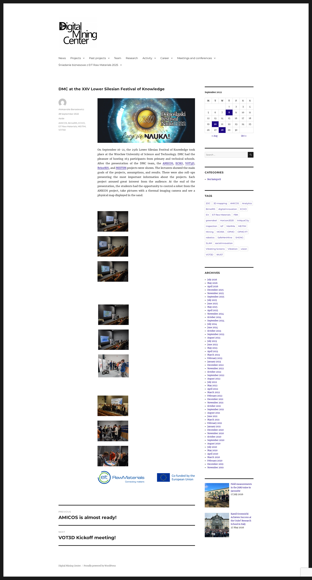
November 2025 (215, 293)
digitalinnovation (227, 209)
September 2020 (215, 440)
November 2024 (215, 313)
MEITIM (121, 167)
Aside (61, 118)
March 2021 (213, 419)
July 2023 (212, 341)
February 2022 (214, 395)
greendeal (211, 220)
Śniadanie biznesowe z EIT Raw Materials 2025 (88, 65)
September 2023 (215, 334)
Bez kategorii (214, 179)
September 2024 (215, 320)
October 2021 (214, 406)
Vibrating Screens (215, 249)
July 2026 (212, 279)
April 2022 (212, 389)
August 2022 (213, 378)
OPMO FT (242, 231)
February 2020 (214, 460)
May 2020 (212, 450)
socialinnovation (224, 243)
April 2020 (212, 453)
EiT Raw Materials (67, 126)
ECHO (179, 163)
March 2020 (213, 457)
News (62, 58)
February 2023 (214, 358)
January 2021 (214, 426)
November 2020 (215, 433)
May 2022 (212, 385)
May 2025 (212, 307)
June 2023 (212, 344)
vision (244, 249)
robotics (210, 237)
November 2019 (215, 467)
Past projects (97, 58)
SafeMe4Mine (225, 237)
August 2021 (213, 412)
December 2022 (215, 365)
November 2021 (215, 402)
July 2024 (212, 324)
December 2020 (215, 430)
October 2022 (214, 372)
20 (215, 124)
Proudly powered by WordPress (100, 565)
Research (132, 58)
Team (117, 58)
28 (222, 130)
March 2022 (213, 392)
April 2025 (212, 310)
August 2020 (213, 443)
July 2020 (212, 447)
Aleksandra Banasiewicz (71, 109)
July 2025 (212, 300)
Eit (207, 214)
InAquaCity (243, 220)
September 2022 (215, 375)
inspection (211, 226)
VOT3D (189, 163)
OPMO (230, 231)
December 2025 (215, 290)
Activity (147, 58)
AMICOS (168, 163)
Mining (210, 231)
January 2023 (214, 361)
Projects (75, 58)
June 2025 (212, 303)
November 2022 (215, 368)
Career (164, 58)
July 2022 (212, 382)
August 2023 (213, 337)
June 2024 (212, 327)
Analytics (247, 203)
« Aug (215, 136)
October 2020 (214, 436)
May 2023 (212, 348)
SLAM (209, 243)
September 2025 (215, 296)
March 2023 (213, 354)
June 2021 (212, 416)
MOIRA (220, 231)
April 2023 (212, 351)
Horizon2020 (227, 220)
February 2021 (214, 423)
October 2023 (214, 331)
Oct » (244, 136)
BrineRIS (103, 167)
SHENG (239, 237)
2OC (208, 203)
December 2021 (215, 399)
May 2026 (212, 283)
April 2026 (212, 286)
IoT (221, 226)
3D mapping (220, 203)
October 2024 (214, 317)
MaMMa (231, 226)
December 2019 (215, 464)
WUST (219, 254)
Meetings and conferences (194, 58)
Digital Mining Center (69, 565)
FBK (236, 214)
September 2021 (215, 409)
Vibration (233, 249)
